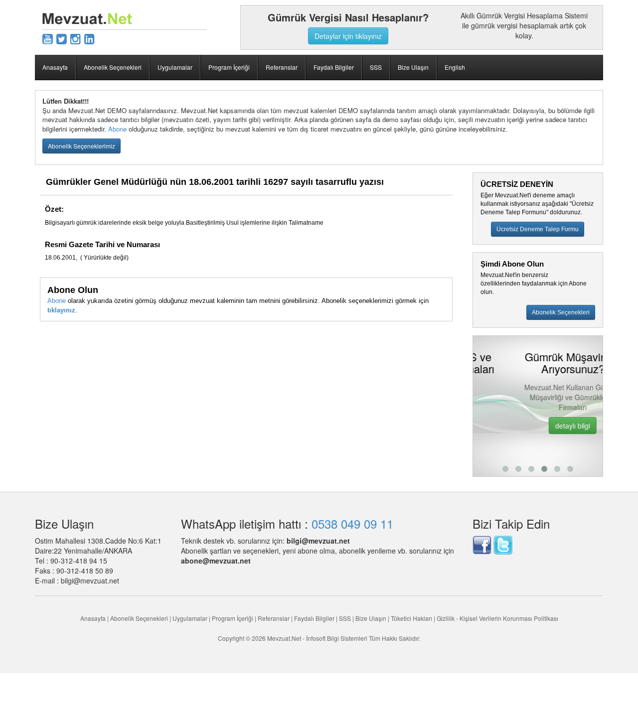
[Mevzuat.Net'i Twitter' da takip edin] (502, 544)
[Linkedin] (89, 38)
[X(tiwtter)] (61, 38)
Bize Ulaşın (413, 67)
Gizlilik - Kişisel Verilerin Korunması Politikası (497, 618)
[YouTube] (47, 38)
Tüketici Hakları (412, 618)
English (455, 67)
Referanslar (282, 67)
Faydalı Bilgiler (334, 67)
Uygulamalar (175, 67)
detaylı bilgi (541, 426)
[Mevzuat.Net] (87, 17)
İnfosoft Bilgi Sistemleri (336, 638)
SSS (376, 67)
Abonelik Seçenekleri (113, 67)
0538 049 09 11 (352, 523)
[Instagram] (75, 38)
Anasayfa (55, 67)
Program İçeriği (229, 67)
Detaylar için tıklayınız (348, 36)
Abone (117, 129)
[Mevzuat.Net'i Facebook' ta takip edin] (482, 544)
